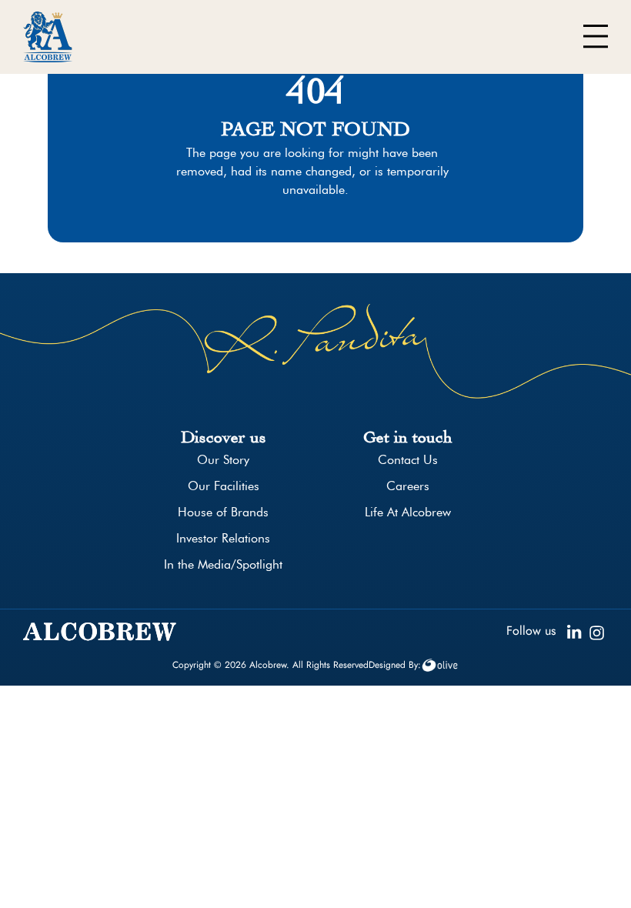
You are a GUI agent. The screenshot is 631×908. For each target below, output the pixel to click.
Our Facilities (223, 486)
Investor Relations (223, 538)
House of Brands (223, 512)
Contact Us (408, 459)
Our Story (223, 459)
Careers (407, 486)
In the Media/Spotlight (223, 564)
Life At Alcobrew (408, 512)
